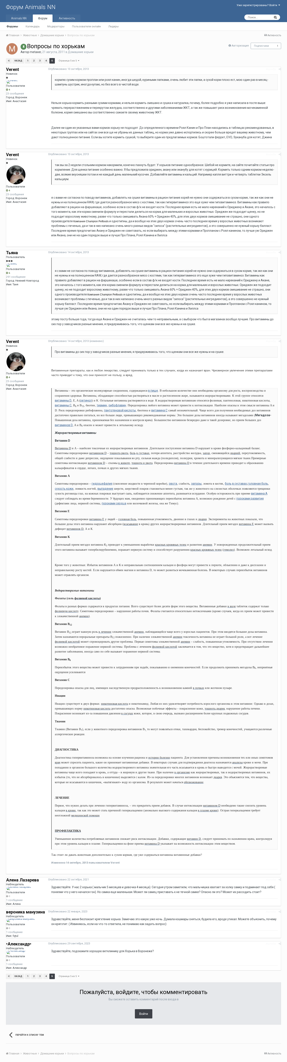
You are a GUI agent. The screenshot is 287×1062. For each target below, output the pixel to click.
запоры (196, 483)
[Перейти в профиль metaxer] (12, 48)
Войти (143, 1014)
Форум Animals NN (30, 7)
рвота (173, 483)
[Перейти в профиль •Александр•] (16, 952)
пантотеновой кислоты (120, 410)
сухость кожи (64, 488)
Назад (18, 61)
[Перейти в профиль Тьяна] (12, 265)
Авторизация (240, 45)
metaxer (35, 52)
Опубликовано (68, 68)
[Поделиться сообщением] (280, 69)
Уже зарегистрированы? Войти (257, 5)
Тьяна (12, 252)
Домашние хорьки (80, 52)
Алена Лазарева (22, 880)
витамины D (63, 400)
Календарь (33, 26)
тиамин (102, 405)
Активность (67, 18)
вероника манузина (25, 911)
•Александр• (18, 943)
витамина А (259, 493)
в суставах (239, 483)
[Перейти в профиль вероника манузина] (21, 920)
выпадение (105, 488)
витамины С (63, 405)
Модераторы (56, 26)
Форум (42, 18)
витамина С (159, 410)
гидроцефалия (102, 483)
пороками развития (250, 498)
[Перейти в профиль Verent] (12, 82)
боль (228, 483)
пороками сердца (114, 503)
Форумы (12, 26)
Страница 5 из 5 (68, 60)
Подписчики (261, 45)
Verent (12, 69)
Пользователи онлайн (86, 26)
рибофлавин (117, 405)
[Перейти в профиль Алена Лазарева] (19, 888)
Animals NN (18, 18)
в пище (153, 390)
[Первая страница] (9, 61)
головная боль (258, 483)
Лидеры (113, 26)
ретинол (86, 400)
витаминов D (64, 425)
